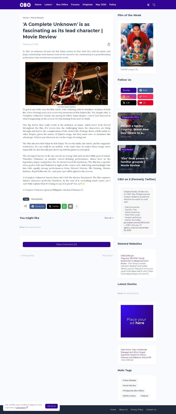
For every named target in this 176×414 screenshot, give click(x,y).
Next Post (107, 255)
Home (38, 4)
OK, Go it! (51, 406)
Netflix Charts (129, 396)
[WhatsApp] (64, 206)
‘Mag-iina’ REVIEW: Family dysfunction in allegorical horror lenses (135, 261)
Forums (75, 4)
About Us (123, 409)
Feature (144, 396)
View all (107, 218)
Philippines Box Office (133, 391)
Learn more (21, 407)
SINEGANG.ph (127, 256)
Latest (48, 4)
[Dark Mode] (148, 4)
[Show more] (76, 206)
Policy (112, 4)
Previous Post (28, 255)
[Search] (154, 4)
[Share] (108, 44)
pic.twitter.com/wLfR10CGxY (137, 222)
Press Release (129, 380)
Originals (88, 4)
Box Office (62, 4)
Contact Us (151, 409)
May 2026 (101, 4)
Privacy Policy (137, 409)
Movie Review (37, 18)
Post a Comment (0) (66, 244)
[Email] (70, 206)
